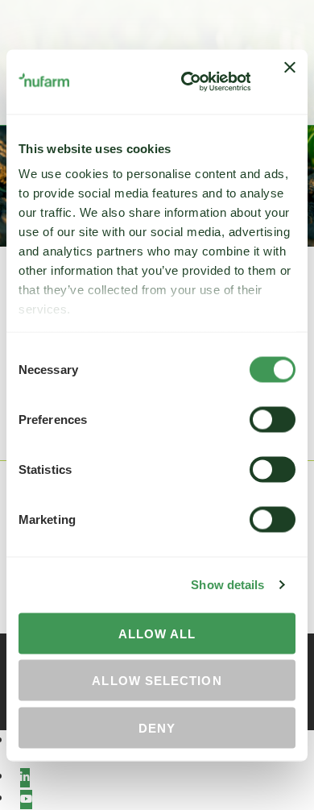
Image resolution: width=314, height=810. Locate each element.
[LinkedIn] (25, 777)
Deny (157, 727)
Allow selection (156, 680)
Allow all (157, 633)
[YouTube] (26, 799)
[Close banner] (289, 81)
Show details (227, 585)
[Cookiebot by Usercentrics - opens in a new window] (186, 81)
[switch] (272, 419)
